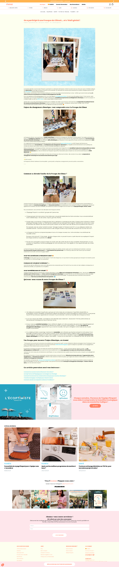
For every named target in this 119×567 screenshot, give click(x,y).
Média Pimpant (69, 552)
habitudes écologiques (62, 344)
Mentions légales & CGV (46, 554)
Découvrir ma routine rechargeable (59, 564)
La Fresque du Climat (61, 96)
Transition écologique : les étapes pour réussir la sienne (38, 378)
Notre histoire (69, 548)
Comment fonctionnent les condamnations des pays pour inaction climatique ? (45, 376)
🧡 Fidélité (87, 548)
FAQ (42, 548)
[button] (5, 1)
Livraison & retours (45, 552)
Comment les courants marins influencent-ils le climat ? (39, 372)
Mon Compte (44, 550)
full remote (28, 91)
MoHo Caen (40, 99)
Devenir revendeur (89, 552)
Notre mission (69, 550)
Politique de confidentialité (47, 556)
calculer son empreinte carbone (46, 360)
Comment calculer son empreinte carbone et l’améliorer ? (39, 380)
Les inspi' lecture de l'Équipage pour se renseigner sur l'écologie (40, 374)
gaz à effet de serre (66, 143)
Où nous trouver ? (89, 550)
